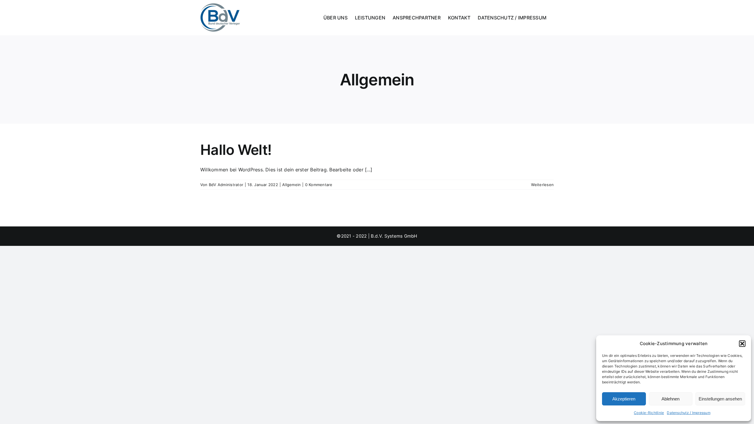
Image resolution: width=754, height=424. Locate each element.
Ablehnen (670, 398)
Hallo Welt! (236, 149)
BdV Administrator (226, 184)
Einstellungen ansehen (720, 398)
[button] (742, 344)
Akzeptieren (623, 398)
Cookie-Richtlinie (649, 412)
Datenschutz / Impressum (688, 412)
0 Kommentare (319, 184)
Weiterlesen (542, 184)
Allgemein (291, 184)
